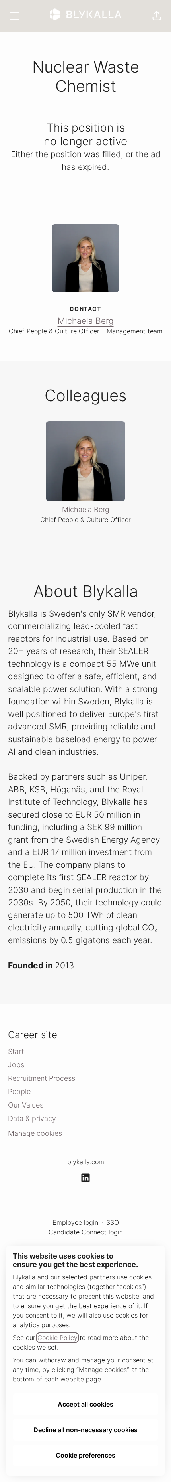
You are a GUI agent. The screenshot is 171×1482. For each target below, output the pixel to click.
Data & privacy (32, 1118)
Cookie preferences (85, 1455)
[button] (157, 16)
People (19, 1091)
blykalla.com (85, 1162)
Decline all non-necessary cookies (85, 1430)
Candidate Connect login (86, 1232)
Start (16, 1051)
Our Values (25, 1105)
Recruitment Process (41, 1078)
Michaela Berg (86, 321)
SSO (112, 1222)
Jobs (16, 1064)
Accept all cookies (85, 1404)
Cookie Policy (57, 1338)
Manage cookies (35, 1133)
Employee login (75, 1222)
